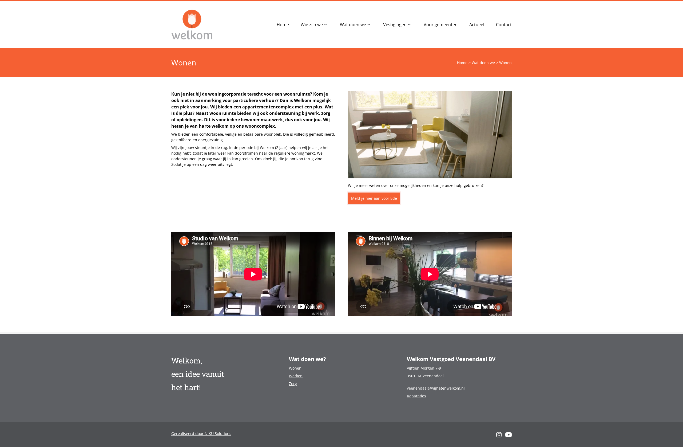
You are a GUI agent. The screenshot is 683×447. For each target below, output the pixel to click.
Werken (296, 375)
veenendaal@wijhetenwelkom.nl (436, 388)
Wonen (295, 368)
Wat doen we (483, 62)
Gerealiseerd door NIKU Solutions (201, 433)
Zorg (293, 383)
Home (462, 62)
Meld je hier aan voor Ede (374, 198)
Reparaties (416, 395)
